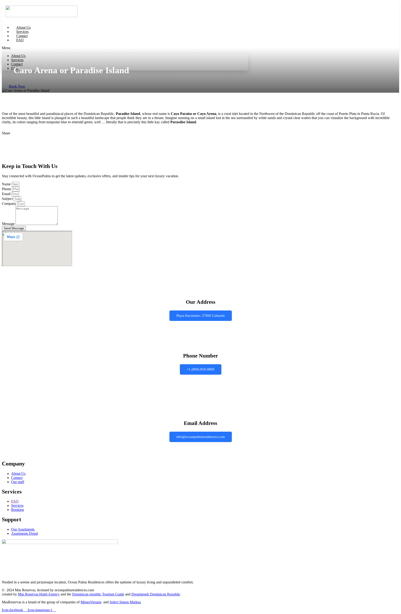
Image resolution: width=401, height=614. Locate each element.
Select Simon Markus (125, 602)
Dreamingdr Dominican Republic (155, 594)
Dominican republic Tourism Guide (98, 594)
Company (9, 204)
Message (9, 224)
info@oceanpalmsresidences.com (200, 437)
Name (7, 184)
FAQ (20, 40)
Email (6, 194)
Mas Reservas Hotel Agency (39, 594)
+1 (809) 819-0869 (200, 369)
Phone (7, 189)
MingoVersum (91, 602)
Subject (8, 199)
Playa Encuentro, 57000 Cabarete (200, 315)
